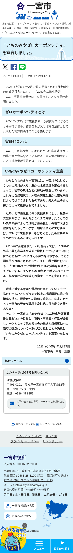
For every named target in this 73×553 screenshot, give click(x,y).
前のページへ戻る (25, 424)
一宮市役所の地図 (23, 505)
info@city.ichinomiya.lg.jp (31, 485)
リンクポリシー (53, 441)
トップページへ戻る (51, 424)
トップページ (24, 23)
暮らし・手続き (43, 23)
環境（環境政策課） (27, 28)
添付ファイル (13, 360)
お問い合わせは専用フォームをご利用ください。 (40, 403)
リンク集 (51, 436)
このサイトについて (29, 436)
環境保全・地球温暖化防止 (55, 28)
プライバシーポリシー (25, 441)
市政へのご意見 (22, 516)
